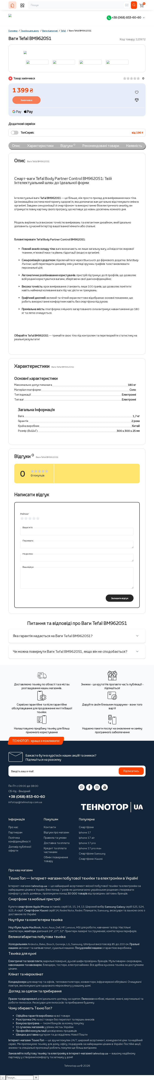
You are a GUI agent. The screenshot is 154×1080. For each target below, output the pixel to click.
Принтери (71, 931)
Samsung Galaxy (115, 906)
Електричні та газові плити (25, 961)
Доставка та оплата (56, 843)
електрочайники (78, 965)
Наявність (134, 145)
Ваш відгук (28, 567)
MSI (78, 927)
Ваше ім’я (27, 527)
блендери (49, 965)
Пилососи (88, 999)
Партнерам (15, 832)
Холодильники (17, 944)
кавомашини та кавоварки (25, 965)
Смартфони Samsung (92, 853)
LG (68, 944)
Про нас (13, 827)
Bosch (50, 944)
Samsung (76, 944)
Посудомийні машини (88, 948)
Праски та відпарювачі (22, 999)
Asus (52, 927)
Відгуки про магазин (56, 832)
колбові (99, 999)
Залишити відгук (119, 598)
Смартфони (86, 827)
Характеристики (40, 145)
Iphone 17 (85, 832)
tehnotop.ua (39, 886)
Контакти (50, 827)
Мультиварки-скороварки (125, 961)
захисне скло (135, 910)
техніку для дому (48, 1044)
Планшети (90, 910)
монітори (30, 931)
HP (63, 927)
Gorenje (60, 944)
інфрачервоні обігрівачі (112, 982)
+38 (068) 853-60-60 (126, 17)
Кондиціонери (17, 982)
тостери (61, 965)
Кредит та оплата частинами (55, 850)
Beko (42, 944)
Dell (58, 927)
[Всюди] (127, 5)
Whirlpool (89, 944)
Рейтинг (24, 513)
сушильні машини (63, 948)
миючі (119, 999)
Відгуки (67, 145)
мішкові (110, 999)
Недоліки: (28, 553)
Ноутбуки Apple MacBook (24, 927)
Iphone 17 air (87, 837)
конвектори (88, 982)
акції (137, 1044)
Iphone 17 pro (87, 843)
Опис (16, 145)
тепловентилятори (67, 982)
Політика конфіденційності (19, 839)
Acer (45, 927)
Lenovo (70, 927)
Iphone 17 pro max (90, 848)
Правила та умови (55, 837)
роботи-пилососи (19, 1002)
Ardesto (33, 944)
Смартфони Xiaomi (91, 859)
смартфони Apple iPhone (33, 906)
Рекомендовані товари (100, 145)
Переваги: (28, 540)
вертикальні (132, 999)
